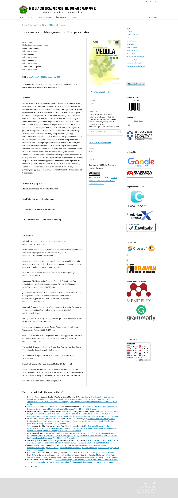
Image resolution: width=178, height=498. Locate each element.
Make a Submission (136, 84)
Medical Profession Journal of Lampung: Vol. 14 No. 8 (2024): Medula (82, 443)
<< (23, 466)
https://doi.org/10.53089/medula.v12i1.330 (43, 77)
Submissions (61, 17)
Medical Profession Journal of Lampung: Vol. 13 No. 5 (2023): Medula (91, 416)
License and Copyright (134, 63)
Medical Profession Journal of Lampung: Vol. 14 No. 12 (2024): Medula (90, 457)
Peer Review (131, 53)
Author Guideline (132, 35)
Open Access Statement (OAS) (136, 57)
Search (154, 17)
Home (21, 17)
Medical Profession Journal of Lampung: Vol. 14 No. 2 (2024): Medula (54, 431)
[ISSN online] (134, 112)
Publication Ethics (133, 38)
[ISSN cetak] (129, 126)
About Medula (131, 41)
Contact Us (130, 44)
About (74, 17)
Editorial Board (132, 47)
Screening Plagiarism (133, 60)
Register (149, 2)
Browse (30, 17)
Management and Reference (136, 66)
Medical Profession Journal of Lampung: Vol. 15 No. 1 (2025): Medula (88, 462)
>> (36, 466)
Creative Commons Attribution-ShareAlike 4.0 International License (103, 181)
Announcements (45, 17)
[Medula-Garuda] (140, 177)
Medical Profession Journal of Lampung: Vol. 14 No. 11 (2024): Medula (70, 409)
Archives (33, 25)
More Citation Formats (99, 131)
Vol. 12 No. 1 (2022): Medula (48, 25)
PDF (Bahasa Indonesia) (101, 92)
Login (157, 2)
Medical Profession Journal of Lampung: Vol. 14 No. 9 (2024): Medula (72, 436)
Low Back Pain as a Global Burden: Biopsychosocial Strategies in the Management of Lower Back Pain (67, 446)
